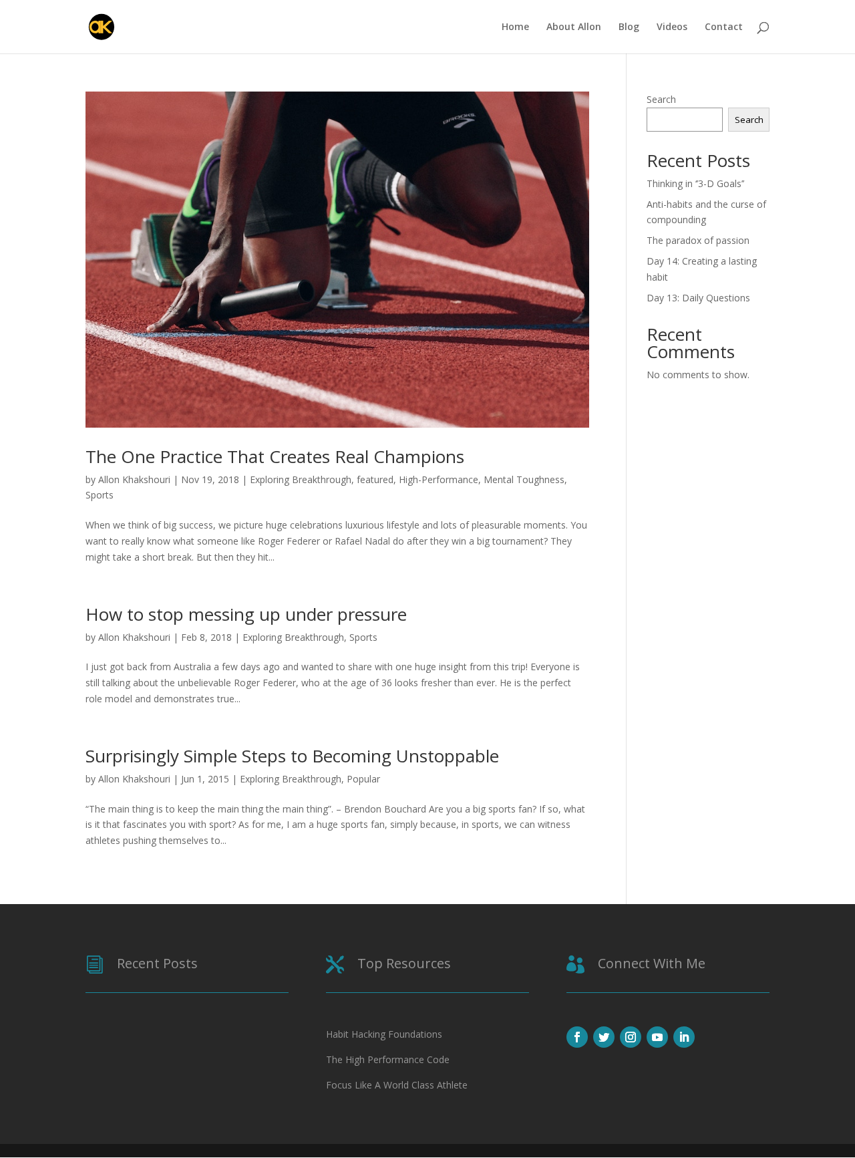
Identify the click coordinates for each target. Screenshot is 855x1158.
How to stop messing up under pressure (246, 614)
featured (375, 479)
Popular (363, 778)
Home (515, 27)
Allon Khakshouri (134, 479)
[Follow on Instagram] (630, 1037)
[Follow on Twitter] (604, 1037)
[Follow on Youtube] (657, 1037)
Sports (100, 494)
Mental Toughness (524, 479)
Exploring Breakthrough (300, 479)
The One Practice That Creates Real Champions (275, 456)
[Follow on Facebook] (577, 1037)
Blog (629, 27)
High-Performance (438, 479)
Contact (724, 27)
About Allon (573, 27)
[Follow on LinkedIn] (684, 1037)
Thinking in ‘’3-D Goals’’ (695, 183)
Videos (672, 27)
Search (661, 99)
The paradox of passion (698, 240)
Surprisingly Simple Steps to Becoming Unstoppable (292, 756)
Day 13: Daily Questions (698, 297)
